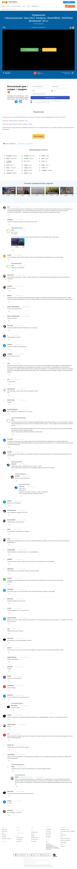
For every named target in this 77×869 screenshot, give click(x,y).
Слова (32, 830)
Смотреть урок (30, 49)
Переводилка (48, 829)
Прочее (47, 839)
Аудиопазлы (4, 831)
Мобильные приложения (65, 840)
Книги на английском (16, 6)
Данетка (32, 833)
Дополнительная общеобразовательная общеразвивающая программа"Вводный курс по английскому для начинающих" (53, 847)
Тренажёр (4, 834)
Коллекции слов (34, 837)
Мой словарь (33, 841)
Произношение (41, 23)
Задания (3, 6)
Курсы (8, 6)
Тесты (24, 6)
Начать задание (49, 49)
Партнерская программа (65, 838)
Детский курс (19, 841)
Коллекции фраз (34, 839)
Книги (32, 827)
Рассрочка (62, 846)
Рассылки (48, 843)
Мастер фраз (48, 833)
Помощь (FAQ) (63, 842)
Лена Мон (7, 73)
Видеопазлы (4, 829)
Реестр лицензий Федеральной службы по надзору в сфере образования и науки (38, 866)
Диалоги (18, 827)
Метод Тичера (19, 839)
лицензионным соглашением (45, 100)
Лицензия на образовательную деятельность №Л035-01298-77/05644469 (37, 864)
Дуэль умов (48, 831)
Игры (28, 6)
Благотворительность (64, 829)
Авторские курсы (20, 837)
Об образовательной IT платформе (67, 831)
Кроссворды (48, 836)
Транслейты (4, 836)
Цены (61, 844)
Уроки (3, 833)
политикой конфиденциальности (55, 100)
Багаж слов (48, 834)
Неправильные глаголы (6, 838)
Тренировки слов (35, 6)
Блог (61, 833)
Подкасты (18, 830)
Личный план (4, 841)
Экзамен (33, 835)
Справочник (62, 834)
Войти (69, 2)
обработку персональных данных (43, 102)
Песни (47, 841)
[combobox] (52, 90)
